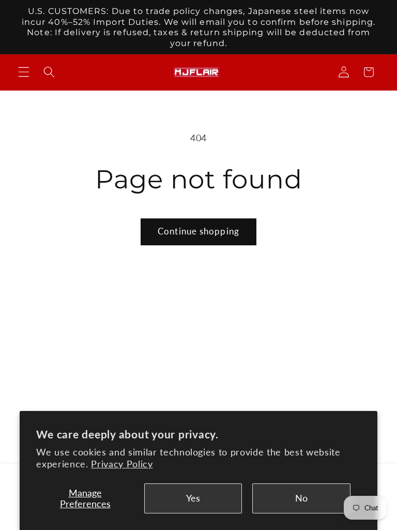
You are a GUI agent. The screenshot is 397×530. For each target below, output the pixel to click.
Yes (193, 498)
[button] (23, 72)
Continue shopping (198, 231)
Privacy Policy (121, 464)
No (301, 498)
